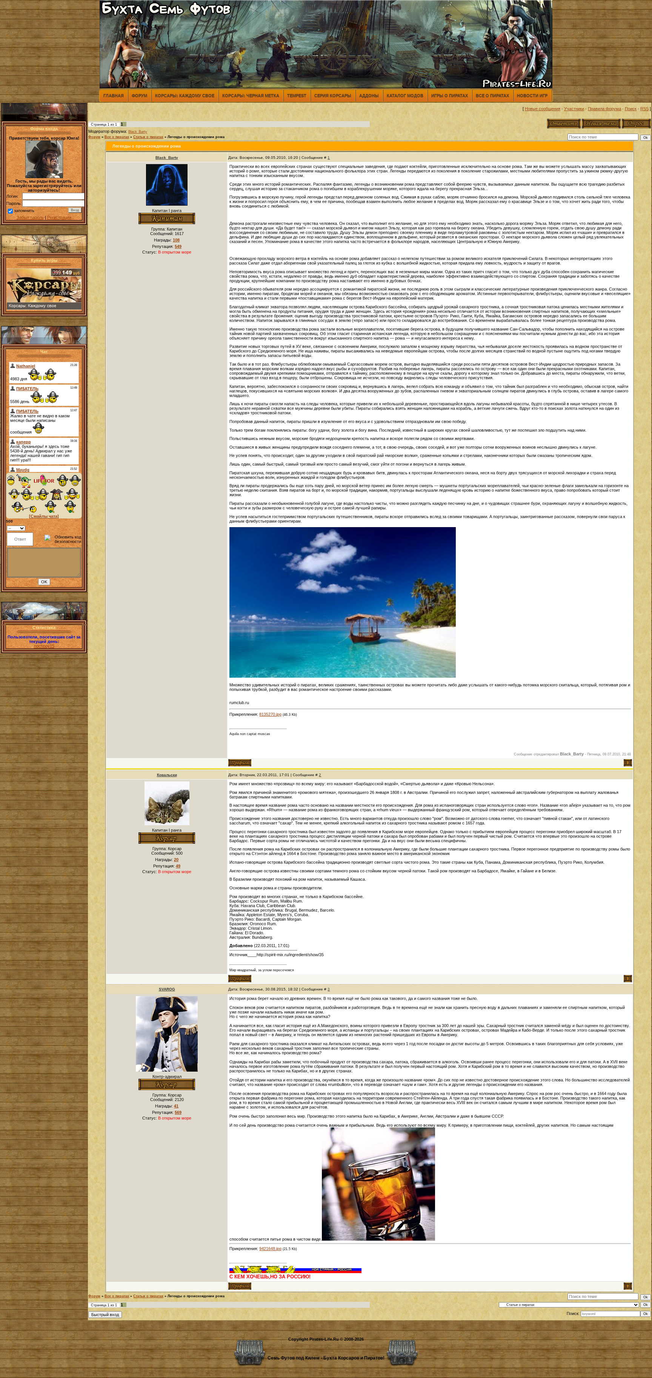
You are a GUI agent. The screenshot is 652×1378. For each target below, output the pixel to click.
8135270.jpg (270, 714)
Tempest (296, 95)
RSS (644, 108)
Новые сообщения (542, 108)
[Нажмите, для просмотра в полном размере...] (342, 676)
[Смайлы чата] (44, 516)
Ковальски (167, 775)
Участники (574, 108)
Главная (113, 95)
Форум (139, 95)
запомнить (24, 210)
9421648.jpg (270, 1248)
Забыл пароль (30, 217)
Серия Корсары (332, 95)
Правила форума (604, 108)
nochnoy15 (44, 646)
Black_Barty (137, 132)
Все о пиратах (492, 95)
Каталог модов (405, 95)
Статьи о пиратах (148, 137)
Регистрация (59, 217)
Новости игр (532, 95)
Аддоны (369, 95)
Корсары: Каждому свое (184, 95)
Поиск (631, 108)
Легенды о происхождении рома (196, 137)
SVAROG (167, 989)
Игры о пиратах (449, 95)
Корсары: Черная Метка (250, 95)
